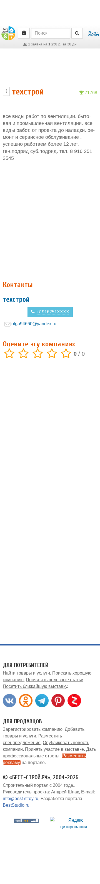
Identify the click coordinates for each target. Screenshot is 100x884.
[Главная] (8, 32)
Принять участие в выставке (54, 749)
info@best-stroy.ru (20, 798)
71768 (90, 92)
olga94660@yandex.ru (33, 323)
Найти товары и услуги (26, 673)
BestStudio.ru (16, 805)
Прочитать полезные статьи (54, 679)
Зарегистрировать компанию (32, 729)
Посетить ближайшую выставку (35, 686)
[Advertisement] (50, 221)
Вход (93, 33)
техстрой (16, 299)
